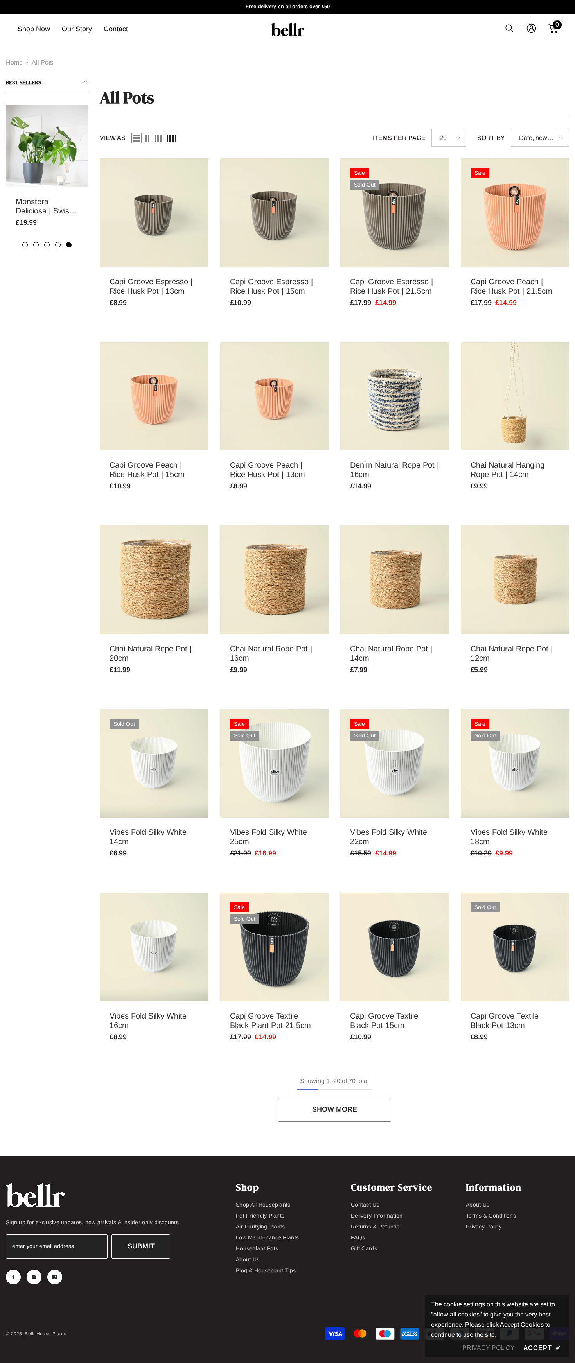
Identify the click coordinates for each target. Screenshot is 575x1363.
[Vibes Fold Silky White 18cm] (515, 763)
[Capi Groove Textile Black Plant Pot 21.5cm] (274, 947)
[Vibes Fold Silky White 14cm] (154, 763)
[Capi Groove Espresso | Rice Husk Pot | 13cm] (154, 212)
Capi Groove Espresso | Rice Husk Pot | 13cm (151, 286)
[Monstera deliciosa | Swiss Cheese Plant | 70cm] (47, 146)
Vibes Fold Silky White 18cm (509, 837)
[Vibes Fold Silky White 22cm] (394, 763)
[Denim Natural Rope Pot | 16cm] (394, 396)
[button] (136, 138)
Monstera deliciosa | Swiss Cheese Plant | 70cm (44, 206)
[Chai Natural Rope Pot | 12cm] (515, 579)
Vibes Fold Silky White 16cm (148, 1020)
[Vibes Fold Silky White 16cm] (154, 947)
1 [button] (25, 244)
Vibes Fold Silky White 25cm (268, 837)
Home (14, 62)
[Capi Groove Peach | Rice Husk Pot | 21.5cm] (515, 212)
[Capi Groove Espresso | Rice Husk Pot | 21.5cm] (394, 212)
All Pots (42, 62)
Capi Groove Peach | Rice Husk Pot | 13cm (267, 470)
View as (113, 138)
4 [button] (58, 244)
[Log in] (531, 28)
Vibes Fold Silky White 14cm (148, 837)
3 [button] (47, 244)
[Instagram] (34, 1277)
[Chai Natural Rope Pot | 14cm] (394, 579)
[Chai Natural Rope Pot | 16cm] (274, 579)
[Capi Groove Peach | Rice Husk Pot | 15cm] (154, 396)
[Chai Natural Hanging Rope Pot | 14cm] (515, 396)
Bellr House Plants (45, 1333)
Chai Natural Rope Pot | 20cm (151, 653)
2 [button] (36, 244)
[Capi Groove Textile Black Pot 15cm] (394, 947)
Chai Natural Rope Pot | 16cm (271, 653)
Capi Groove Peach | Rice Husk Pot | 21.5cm (511, 286)
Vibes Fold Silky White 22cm (388, 837)
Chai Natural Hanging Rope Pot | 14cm (507, 470)
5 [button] (69, 244)
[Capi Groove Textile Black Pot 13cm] (515, 947)
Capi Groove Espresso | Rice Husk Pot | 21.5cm (391, 286)
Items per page (399, 138)
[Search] (510, 28)
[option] (47, 172)
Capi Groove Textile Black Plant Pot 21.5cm (270, 1020)
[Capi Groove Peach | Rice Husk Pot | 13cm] (274, 396)
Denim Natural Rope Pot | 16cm (394, 470)
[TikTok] (54, 1277)
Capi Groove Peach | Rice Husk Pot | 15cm (147, 470)
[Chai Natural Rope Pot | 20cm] (154, 579)
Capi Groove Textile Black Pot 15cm (384, 1020)
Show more (334, 1109)
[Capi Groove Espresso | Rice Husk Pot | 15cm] (274, 212)
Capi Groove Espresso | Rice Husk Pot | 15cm (271, 286)
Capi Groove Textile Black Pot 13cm (505, 1020)
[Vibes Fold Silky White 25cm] (274, 763)
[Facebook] (13, 1277)
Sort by (491, 138)
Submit (141, 1246)
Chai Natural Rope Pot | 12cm (512, 653)
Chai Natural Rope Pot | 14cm (391, 653)
